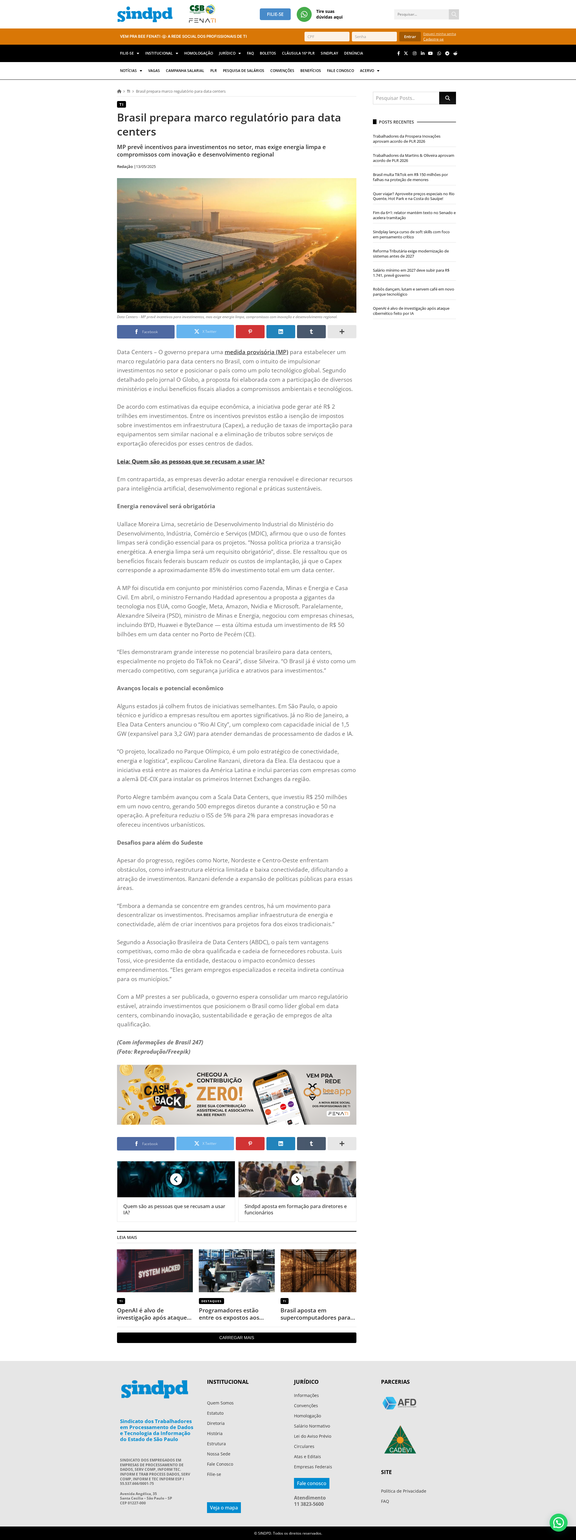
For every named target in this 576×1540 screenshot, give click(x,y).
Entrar (410, 36)
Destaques (211, 1301)
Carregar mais (236, 1337)
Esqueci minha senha (439, 33)
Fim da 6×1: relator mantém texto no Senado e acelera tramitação (414, 215)
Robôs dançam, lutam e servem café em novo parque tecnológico (413, 291)
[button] (559, 1523)
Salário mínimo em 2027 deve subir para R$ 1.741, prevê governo (411, 272)
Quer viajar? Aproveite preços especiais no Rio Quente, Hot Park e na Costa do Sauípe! (413, 196)
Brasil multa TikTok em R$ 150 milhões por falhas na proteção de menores (410, 177)
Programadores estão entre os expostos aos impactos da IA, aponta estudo (230, 1314)
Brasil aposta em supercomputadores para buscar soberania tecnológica (315, 1314)
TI (128, 91)
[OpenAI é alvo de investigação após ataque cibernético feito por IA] (155, 1270)
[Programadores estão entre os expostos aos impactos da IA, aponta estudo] (237, 1270)
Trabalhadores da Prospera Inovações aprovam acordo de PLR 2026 (406, 138)
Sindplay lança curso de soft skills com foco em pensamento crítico (411, 234)
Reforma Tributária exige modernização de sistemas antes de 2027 (411, 253)
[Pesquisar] (454, 14)
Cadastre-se (433, 39)
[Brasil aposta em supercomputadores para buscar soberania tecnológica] (318, 1270)
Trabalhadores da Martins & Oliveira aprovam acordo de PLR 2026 (413, 158)
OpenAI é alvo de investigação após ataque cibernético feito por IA (152, 1314)
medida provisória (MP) (256, 352)
